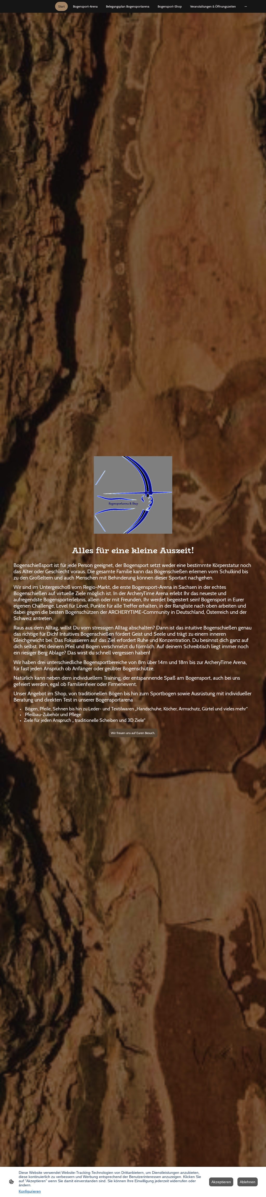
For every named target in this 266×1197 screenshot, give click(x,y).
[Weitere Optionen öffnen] (245, 6)
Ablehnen (247, 1182)
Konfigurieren (30, 1191)
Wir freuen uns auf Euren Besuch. (133, 733)
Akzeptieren (221, 1182)
